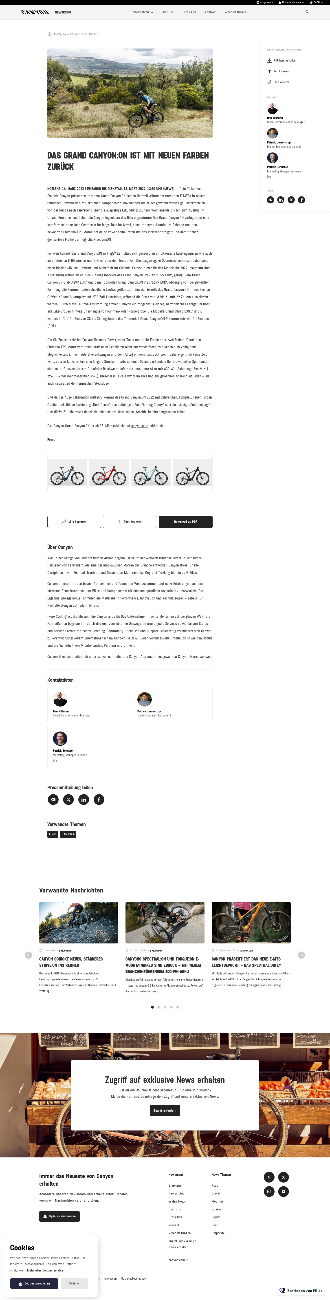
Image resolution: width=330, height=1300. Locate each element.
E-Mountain (68, 834)
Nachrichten (141, 12)
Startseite (175, 1185)
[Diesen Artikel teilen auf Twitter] (68, 799)
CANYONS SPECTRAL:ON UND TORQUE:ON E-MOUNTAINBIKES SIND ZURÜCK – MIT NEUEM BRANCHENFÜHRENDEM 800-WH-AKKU (163, 965)
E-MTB (52, 834)
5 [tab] (177, 1007)
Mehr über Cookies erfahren (46, 1270)
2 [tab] (158, 1007)
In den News (177, 1201)
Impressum (110, 1278)
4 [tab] (171, 1007)
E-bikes (216, 1209)
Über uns (167, 12)
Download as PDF (185, 521)
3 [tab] (165, 1007)
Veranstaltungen (235, 12)
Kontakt (210, 12)
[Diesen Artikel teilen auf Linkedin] (83, 799)
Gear (215, 1225)
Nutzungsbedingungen (134, 1278)
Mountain (218, 1201)
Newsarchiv (176, 1193)
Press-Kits (189, 12)
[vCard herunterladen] (120, 694)
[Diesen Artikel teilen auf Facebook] (99, 799)
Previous (28, 955)
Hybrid (216, 1217)
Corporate (218, 1233)
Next (301, 955)
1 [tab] (152, 1007)
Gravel (216, 1193)
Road (215, 1185)
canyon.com (266, 2)
